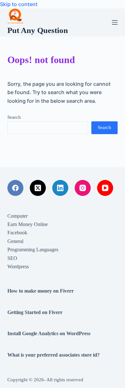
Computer (17, 216)
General (15, 241)
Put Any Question (37, 30)
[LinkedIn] (60, 188)
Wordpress (18, 266)
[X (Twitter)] (38, 188)
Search (14, 117)
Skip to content (19, 4)
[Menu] (115, 22)
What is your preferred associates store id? (53, 355)
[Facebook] (15, 188)
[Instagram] (83, 188)
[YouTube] (105, 188)
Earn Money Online (27, 224)
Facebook (17, 232)
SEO (12, 258)
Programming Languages (32, 249)
